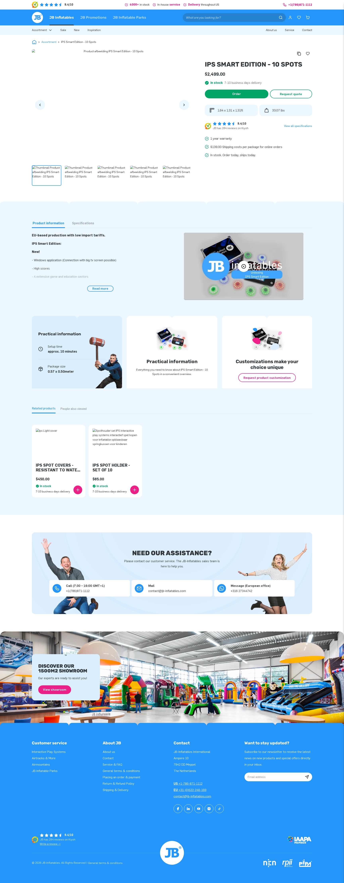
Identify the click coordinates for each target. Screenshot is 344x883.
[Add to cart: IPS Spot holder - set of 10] (134, 490)
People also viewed (73, 409)
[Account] (290, 17)
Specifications (83, 223)
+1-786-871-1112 (188, 783)
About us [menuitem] (271, 30)
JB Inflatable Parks (129, 17)
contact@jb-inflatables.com (192, 796)
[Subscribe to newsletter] (307, 777)
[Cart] (307, 17)
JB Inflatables (61, 17)
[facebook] (178, 808)
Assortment (48, 42)
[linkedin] (188, 808)
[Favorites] (299, 17)
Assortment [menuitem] (39, 30)
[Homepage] (37, 17)
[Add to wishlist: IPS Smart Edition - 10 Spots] (307, 53)
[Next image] (184, 105)
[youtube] (198, 808)
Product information (48, 223)
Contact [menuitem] (307, 30)
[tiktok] (219, 808)
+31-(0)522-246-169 (190, 790)
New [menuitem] (77, 30)
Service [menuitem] (289, 30)
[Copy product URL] (299, 53)
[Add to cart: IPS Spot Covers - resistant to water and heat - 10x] (77, 490)
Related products (44, 408)
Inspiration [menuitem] (94, 30)
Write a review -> (50, 844)
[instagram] (209, 808)
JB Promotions (93, 17)
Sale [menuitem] (63, 30)
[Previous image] (40, 105)
